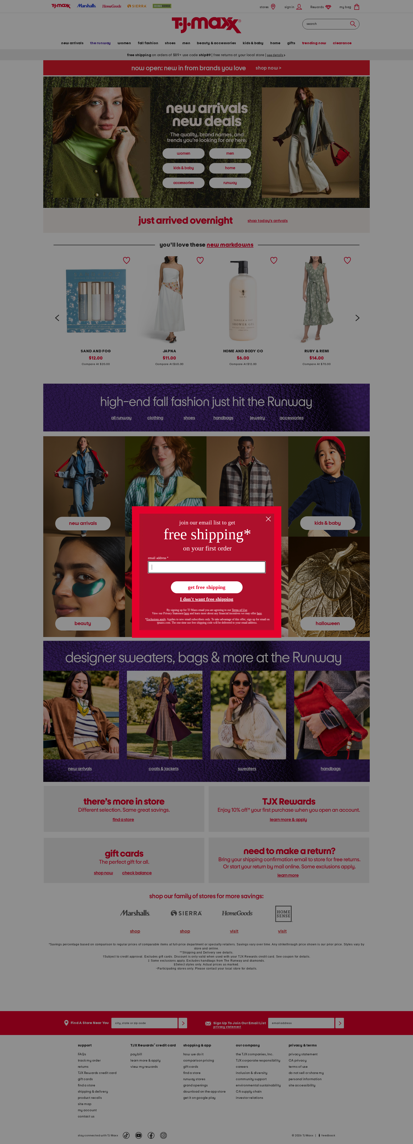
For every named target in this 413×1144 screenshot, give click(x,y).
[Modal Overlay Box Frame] (206, 572)
